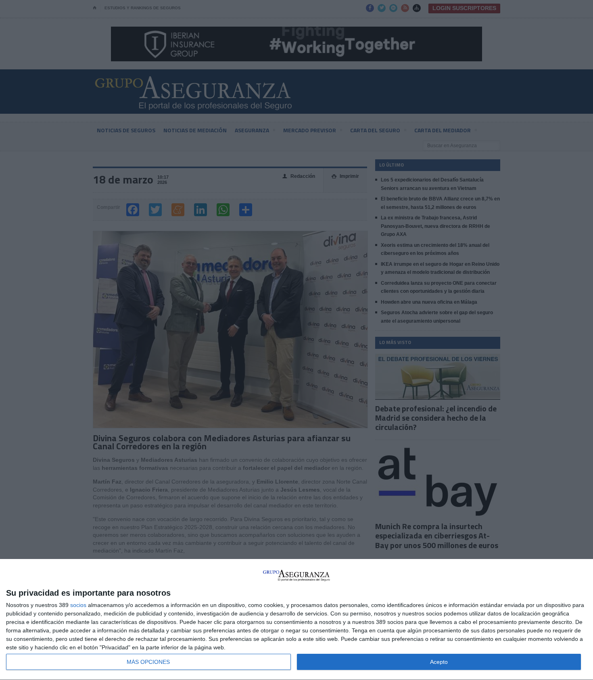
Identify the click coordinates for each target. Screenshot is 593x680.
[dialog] (296, 619)
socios (78, 605)
